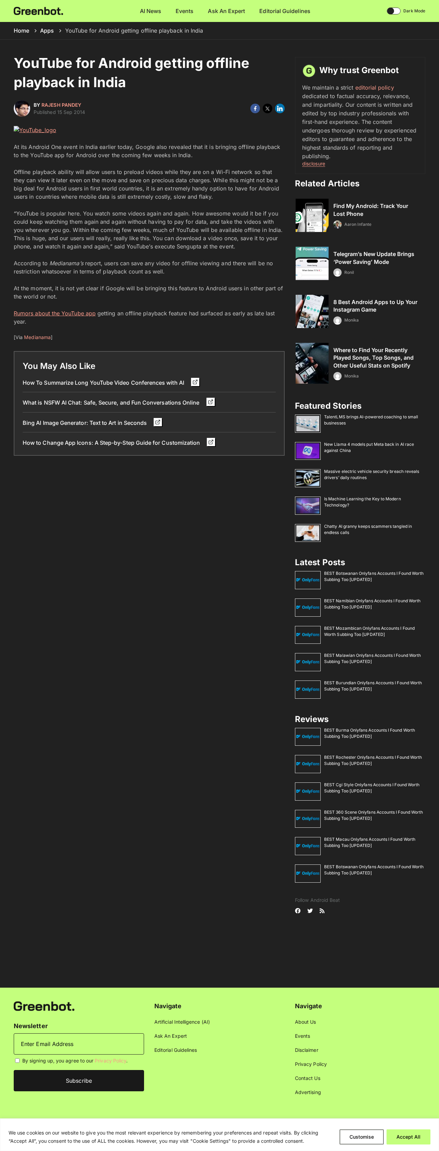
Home (21, 30)
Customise (361, 1137)
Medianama (37, 337)
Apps (47, 30)
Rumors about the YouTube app (55, 313)
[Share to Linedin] (280, 108)
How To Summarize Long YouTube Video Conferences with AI (104, 382)
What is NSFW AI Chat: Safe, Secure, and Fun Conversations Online (112, 402)
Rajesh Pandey (61, 105)
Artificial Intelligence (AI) (182, 1022)
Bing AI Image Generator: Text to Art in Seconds (85, 422)
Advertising (308, 1092)
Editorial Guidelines (284, 11)
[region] (219, 1134)
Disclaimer (306, 1050)
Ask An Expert (226, 11)
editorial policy (374, 87)
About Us (305, 1022)
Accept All (408, 1137)
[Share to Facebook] (255, 108)
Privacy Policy (110, 1060)
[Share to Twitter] (267, 108)
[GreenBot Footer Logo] (44, 1006)
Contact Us (307, 1078)
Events (184, 11)
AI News (151, 11)
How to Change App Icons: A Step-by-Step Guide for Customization (112, 442)
